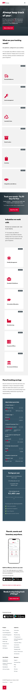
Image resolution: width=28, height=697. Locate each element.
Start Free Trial (14, 210)
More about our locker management (12, 142)
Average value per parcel (12, 446)
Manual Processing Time (12, 424)
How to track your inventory (10, 163)
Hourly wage (9, 414)
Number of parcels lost (11, 455)
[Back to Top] (4, 687)
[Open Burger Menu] (24, 3)
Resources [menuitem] (16, 657)
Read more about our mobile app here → (12, 585)
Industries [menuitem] (16, 627)
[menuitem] (6, 630)
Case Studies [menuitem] (5, 657)
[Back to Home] (6, 3)
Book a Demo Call (8, 28)
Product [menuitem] (4, 627)
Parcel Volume (9, 405)
